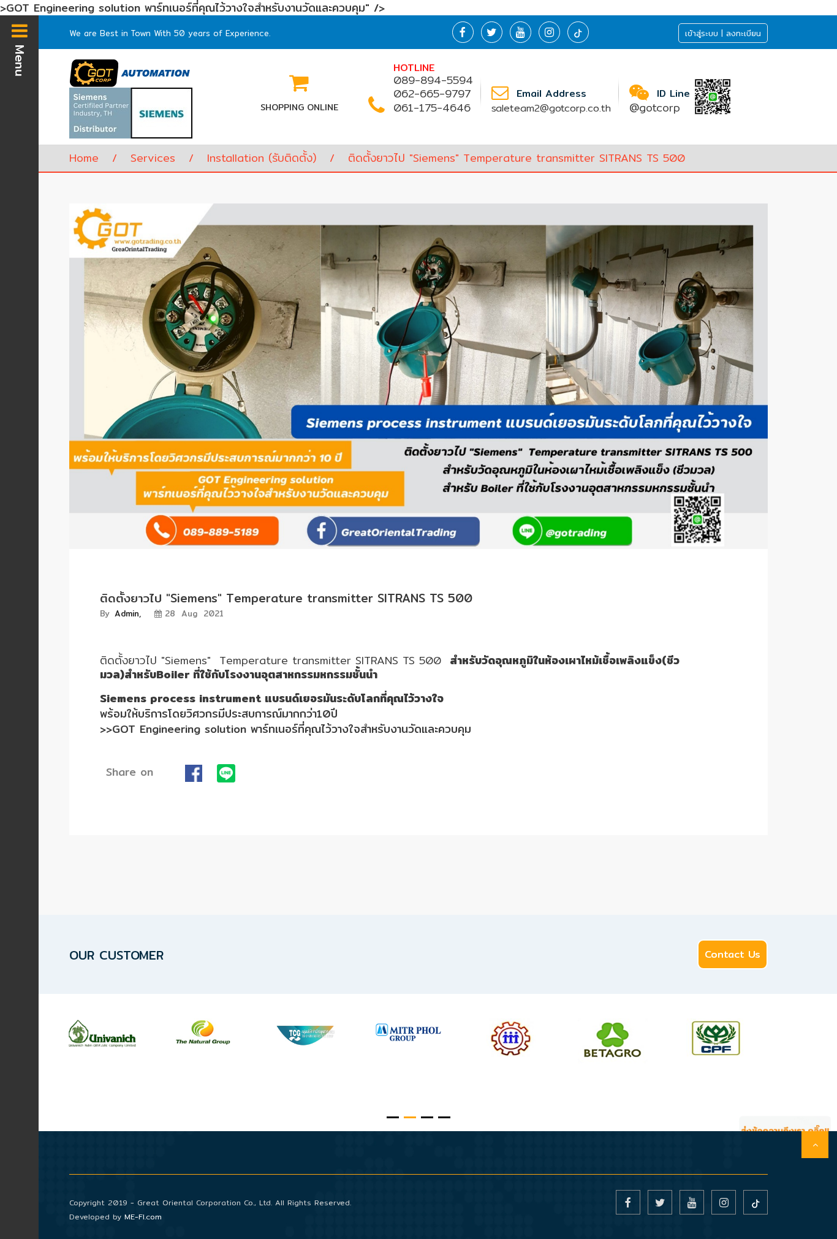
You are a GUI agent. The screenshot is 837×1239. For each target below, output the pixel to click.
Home (84, 158)
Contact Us (732, 954)
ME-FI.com (143, 1216)
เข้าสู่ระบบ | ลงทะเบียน (723, 33)
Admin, (120, 613)
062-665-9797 (432, 93)
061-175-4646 (432, 107)
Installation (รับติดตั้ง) (261, 158)
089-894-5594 (433, 80)
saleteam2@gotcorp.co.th (551, 108)
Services (153, 158)
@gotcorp (654, 107)
